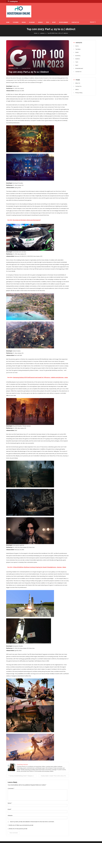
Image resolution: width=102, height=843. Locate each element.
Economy (32, 22)
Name (10, 803)
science (11, 65)
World (24, 22)
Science (40, 22)
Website (10, 815)
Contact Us (75, 22)
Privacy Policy (78, 92)
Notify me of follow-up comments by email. (21, 825)
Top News (15, 22)
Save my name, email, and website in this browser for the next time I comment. (32, 821)
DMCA (77, 89)
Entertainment (63, 22)
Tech (47, 22)
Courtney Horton (26, 68)
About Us (77, 83)
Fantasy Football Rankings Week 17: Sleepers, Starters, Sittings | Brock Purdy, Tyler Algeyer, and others (23, 776)
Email (9, 809)
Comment (11, 788)
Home (7, 22)
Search (92, 22)
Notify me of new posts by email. (18, 828)
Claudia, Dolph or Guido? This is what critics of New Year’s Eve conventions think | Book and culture (55, 776)
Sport (54, 22)
